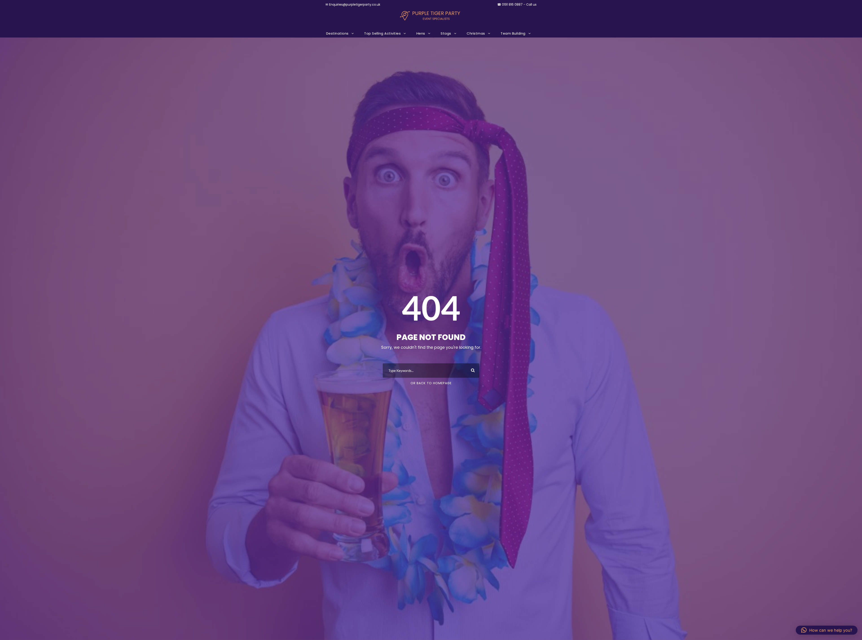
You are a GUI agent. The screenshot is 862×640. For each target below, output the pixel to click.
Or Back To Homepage (431, 383)
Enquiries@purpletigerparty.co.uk (354, 4)
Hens (420, 33)
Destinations (337, 33)
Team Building (513, 33)
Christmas (476, 33)
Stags (446, 33)
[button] (827, 630)
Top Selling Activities (382, 33)
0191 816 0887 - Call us (519, 4)
